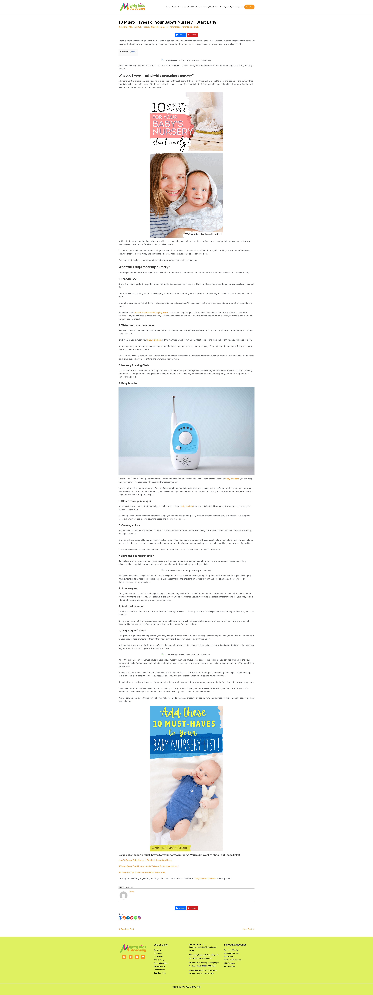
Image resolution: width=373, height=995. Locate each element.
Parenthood (175, 27)
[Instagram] (139, 918)
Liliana (131, 892)
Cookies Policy (159, 970)
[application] (182, 7)
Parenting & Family (226, 7)
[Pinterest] (131, 918)
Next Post (248, 929)
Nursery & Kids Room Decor (155, 27)
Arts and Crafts (230, 966)
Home (168, 7)
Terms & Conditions (161, 963)
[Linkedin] (128, 918)
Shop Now (249, 7)
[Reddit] (124, 918)
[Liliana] (123, 895)
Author (121, 887)
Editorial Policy (159, 966)
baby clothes (187, 506)
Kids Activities (176, 7)
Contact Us (158, 953)
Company (239, 7)
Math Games (229, 956)
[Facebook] (120, 918)
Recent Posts (129, 887)
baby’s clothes (154, 340)
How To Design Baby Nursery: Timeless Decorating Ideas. (145, 860)
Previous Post (126, 929)
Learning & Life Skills (210, 7)
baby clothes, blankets (205, 878)
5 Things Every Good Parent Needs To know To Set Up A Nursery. (149, 866)
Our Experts (158, 956)
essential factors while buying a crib (151, 312)
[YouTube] (143, 957)
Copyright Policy (160, 973)
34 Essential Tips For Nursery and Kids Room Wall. (142, 872)
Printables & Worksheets (192, 7)
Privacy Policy (159, 960)
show (133, 52)
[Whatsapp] (135, 918)
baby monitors (232, 479)
